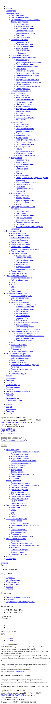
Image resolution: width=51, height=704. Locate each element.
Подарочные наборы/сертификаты (25, 20)
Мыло (13, 342)
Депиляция (20, 186)
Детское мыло (22, 262)
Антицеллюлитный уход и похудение (32, 178)
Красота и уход (12, 13)
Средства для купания (25, 269)
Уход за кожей (22, 264)
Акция (9, 376)
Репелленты (16, 229)
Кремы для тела (22, 166)
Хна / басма (21, 120)
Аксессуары (16, 209)
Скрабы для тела (23, 184)
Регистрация (11, 440)
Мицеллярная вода (24, 153)
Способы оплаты (13, 580)
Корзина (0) (22, 440)
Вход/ (3, 440)
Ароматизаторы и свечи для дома (25, 365)
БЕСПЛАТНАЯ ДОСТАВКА (13, 422)
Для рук (19, 171)
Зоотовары (15, 371)
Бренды (9, 6)
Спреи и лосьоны (23, 111)
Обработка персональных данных (20, 602)
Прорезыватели (17, 271)
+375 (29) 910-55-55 (9, 429)
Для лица (20, 35)
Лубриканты (21, 53)
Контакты (10, 393)
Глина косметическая (25, 144)
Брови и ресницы (23, 146)
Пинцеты (20, 224)
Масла (18, 204)
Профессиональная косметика (23, 57)
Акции (9, 8)
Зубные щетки (22, 313)
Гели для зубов (22, 318)
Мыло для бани (22, 202)
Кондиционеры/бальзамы (26, 109)
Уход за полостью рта (20, 302)
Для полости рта (23, 51)
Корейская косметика (20, 55)
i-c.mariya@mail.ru (19, 671)
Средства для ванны (24, 189)
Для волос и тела (23, 37)
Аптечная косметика (19, 40)
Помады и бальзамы (19, 240)
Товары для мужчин (19, 22)
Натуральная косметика (21, 91)
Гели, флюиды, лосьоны (26, 140)
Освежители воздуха (19, 362)
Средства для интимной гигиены (25, 331)
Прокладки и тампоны (25, 340)
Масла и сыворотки (24, 102)
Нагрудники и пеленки (20, 244)
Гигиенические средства (16, 293)
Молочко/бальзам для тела (27, 182)
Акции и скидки (13, 387)
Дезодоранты (21, 180)
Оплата (9, 382)
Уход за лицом (17, 122)
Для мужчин (21, 77)
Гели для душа (22, 169)
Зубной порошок (23, 324)
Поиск (4, 445)
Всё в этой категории (20, 17)
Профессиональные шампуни (28, 82)
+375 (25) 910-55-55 (9, 433)
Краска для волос (23, 115)
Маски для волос (23, 84)
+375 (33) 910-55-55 (9, 431)
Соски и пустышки (19, 273)
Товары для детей (13, 231)
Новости (9, 389)
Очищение (20, 133)
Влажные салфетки (19, 345)
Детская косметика (19, 253)
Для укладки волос (24, 218)
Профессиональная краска (27, 66)
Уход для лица (22, 48)
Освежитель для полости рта (28, 329)
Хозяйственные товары (16, 353)
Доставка (10, 380)
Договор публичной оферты (18, 391)
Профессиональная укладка (27, 75)
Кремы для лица (23, 135)
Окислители (21, 69)
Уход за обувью (17, 360)
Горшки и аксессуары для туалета (25, 249)
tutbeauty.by (10, 638)
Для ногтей (20, 191)
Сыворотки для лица (24, 142)
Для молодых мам (18, 347)
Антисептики (16, 300)
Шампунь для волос (24, 104)
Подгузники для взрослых (22, 351)
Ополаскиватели (23, 316)
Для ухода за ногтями (25, 220)
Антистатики (16, 367)
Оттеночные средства (25, 71)
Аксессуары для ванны (20, 247)
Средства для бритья (24, 31)
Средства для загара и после (23, 207)
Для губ (19, 149)
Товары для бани (18, 193)
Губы (13, 282)
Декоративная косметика (16, 276)
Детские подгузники (19, 242)
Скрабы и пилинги (24, 131)
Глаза (13, 289)
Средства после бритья (25, 33)
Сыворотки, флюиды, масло (28, 86)
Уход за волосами (18, 93)
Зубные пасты (22, 311)
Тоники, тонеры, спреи (25, 155)
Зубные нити (21, 320)
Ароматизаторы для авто (21, 369)
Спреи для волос (23, 89)
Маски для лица (22, 138)
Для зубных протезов (25, 327)
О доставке (10, 578)
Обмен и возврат (13, 385)
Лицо (13, 287)
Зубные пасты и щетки (20, 238)
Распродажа (11, 11)
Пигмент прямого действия (27, 73)
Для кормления (17, 251)
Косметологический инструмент (29, 227)
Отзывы (9, 396)
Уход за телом (16, 158)
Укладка (19, 113)
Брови (13, 284)
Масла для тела (22, 175)
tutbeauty (9, 640)
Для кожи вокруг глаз (25, 151)
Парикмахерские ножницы (27, 222)
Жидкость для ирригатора (27, 322)
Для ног (19, 173)
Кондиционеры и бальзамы (27, 80)
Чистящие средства (19, 373)
